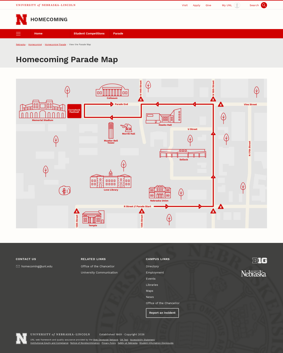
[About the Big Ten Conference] (259, 261)
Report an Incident (162, 313)
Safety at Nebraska (127, 343)
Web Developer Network (105, 339)
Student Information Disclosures (156, 343)
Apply (196, 5)
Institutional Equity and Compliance (49, 343)
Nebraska (20, 44)
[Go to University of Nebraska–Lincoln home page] (21, 19)
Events (151, 278)
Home (38, 33)
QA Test (124, 339)
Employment (155, 272)
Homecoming (49, 19)
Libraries (152, 285)
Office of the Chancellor (98, 266)
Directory (152, 266)
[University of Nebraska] (254, 273)
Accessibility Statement (142, 339)
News (150, 297)
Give (208, 5)
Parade (118, 33)
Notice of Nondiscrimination (85, 343)
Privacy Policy (109, 343)
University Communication (99, 272)
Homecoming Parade (55, 44)
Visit (185, 5)
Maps (149, 291)
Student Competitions (89, 33)
